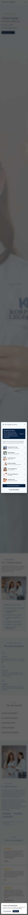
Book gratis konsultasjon (13, 485)
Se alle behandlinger (14, 489)
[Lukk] (24, 424)
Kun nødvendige (7, 911)
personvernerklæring (17, 908)
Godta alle (15, 911)
